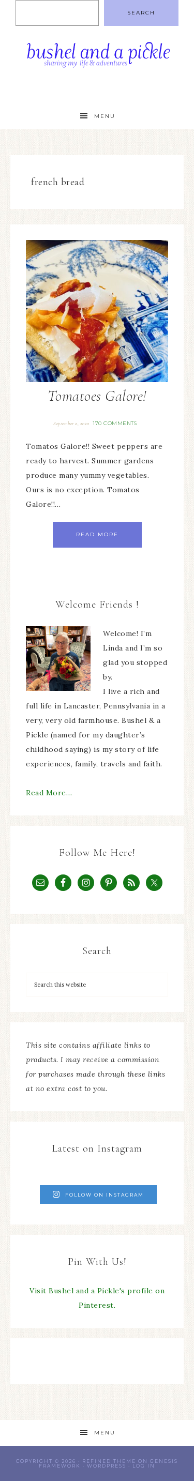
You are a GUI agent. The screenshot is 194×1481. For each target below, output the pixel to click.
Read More (97, 534)
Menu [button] (104, 116)
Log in (143, 1466)
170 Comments (115, 423)
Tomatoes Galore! (97, 395)
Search (141, 12)
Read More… (49, 792)
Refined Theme (109, 1461)
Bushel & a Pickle (97, 58)
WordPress (106, 1466)
